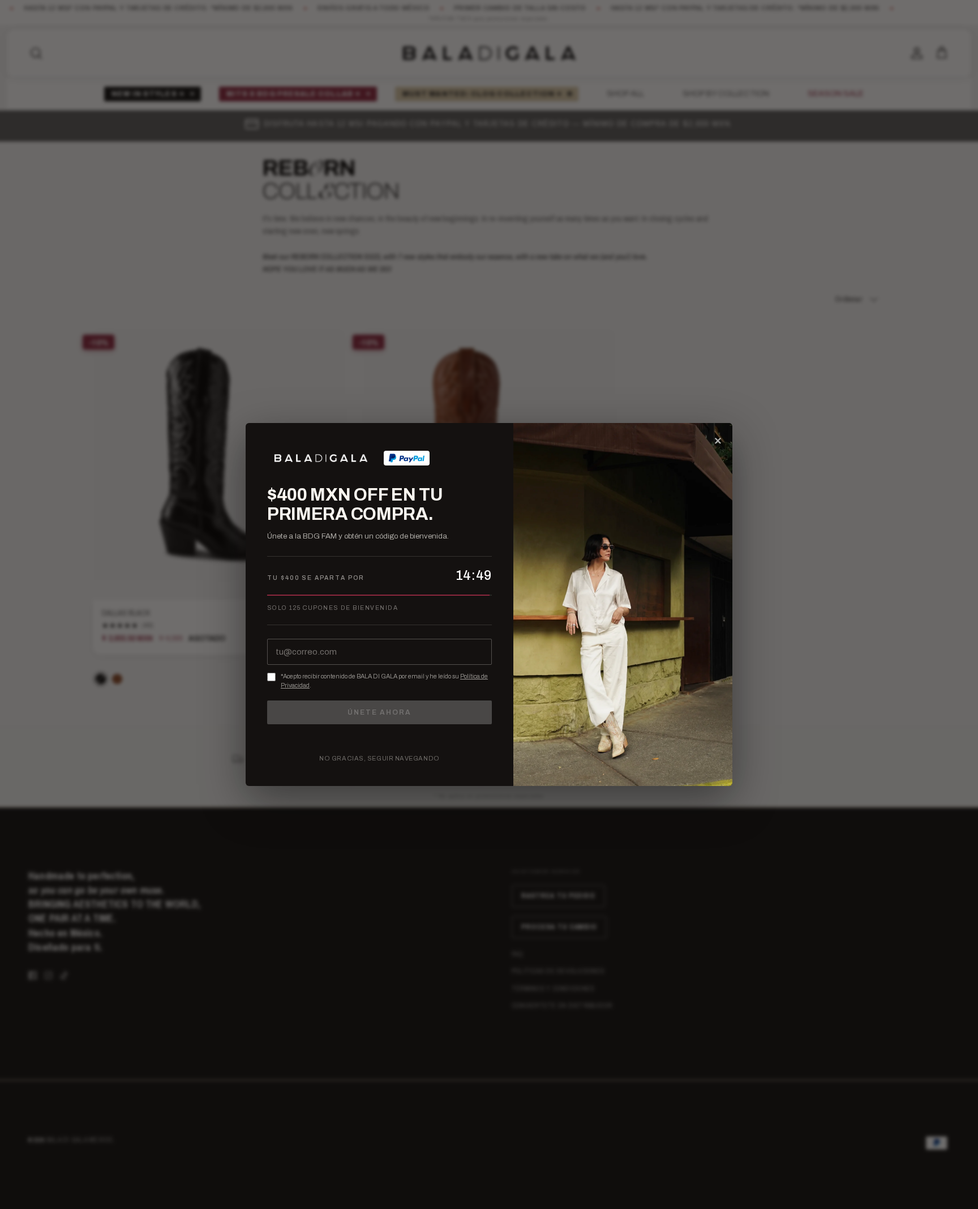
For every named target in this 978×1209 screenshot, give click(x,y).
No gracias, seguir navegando (379, 758)
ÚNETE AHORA (379, 712)
